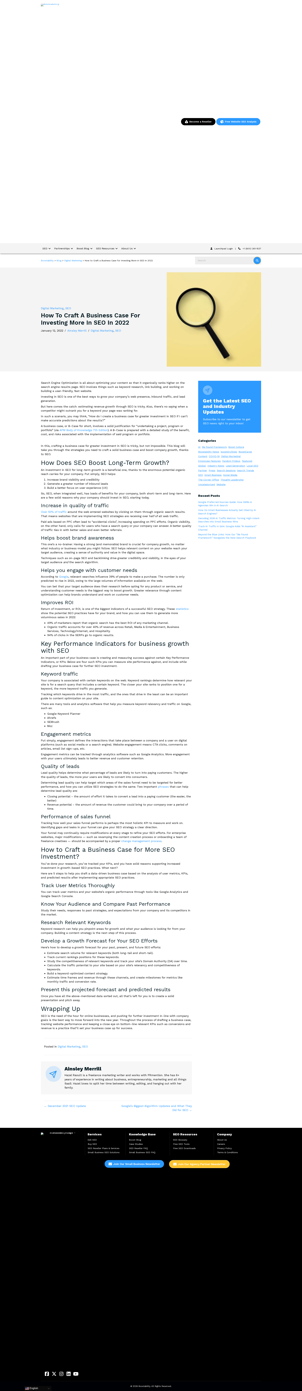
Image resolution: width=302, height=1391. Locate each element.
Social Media (230, 475)
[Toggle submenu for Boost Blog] (91, 248)
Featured (247, 461)
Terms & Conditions (227, 1152)
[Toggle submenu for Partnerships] (72, 248)
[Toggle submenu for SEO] (49, 248)
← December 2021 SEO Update (65, 1106)
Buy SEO (92, 1144)
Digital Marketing (52, 308)
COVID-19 (214, 456)
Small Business (213, 475)
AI (199, 447)
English (33, 1388)
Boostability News (208, 451)
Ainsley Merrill (77, 330)
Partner (202, 470)
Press (212, 470)
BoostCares (245, 451)
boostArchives (229, 451)
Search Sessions (226, 470)
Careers (221, 1144)
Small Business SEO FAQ (142, 1152)
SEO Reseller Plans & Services (103, 1148)
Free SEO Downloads (184, 1148)
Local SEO (252, 465)
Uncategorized (206, 484)
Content (202, 456)
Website (221, 484)
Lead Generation (235, 465)
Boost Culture (236, 447)
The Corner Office (208, 479)
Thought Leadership (232, 479)
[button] (47, 1374)
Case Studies (136, 1144)
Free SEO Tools (181, 1144)
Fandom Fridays (231, 461)
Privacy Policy (224, 1148)
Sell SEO (92, 1140)
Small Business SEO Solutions (104, 1152)
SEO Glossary (180, 1140)
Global (202, 465)
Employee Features (209, 461)
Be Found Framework (214, 447)
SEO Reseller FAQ (138, 1148)
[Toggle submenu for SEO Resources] (116, 248)
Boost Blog (135, 1140)
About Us (222, 1140)
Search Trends (245, 470)
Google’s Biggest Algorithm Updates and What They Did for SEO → (156, 1108)
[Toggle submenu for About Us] (135, 248)
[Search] (257, 260)
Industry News (215, 465)
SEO (68, 308)
